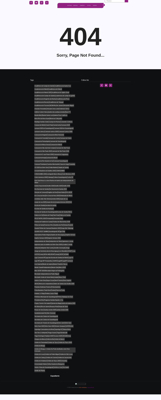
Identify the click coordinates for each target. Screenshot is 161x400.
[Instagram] (41, 2)
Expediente (55, 376)
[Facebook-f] (31, 2)
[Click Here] (103, 5)
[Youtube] (36, 2)
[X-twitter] (47, 2)
